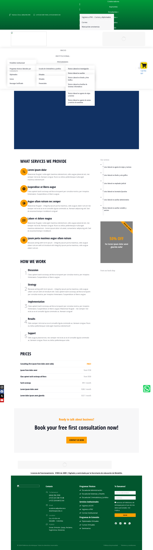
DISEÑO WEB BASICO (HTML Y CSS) (111, 319)
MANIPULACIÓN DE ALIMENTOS (110, 306)
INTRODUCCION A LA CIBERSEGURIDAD (112, 293)
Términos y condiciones (128, 545)
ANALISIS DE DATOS (106, 280)
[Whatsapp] (146, 388)
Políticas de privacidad (111, 545)
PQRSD (51, 524)
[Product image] (104, 276)
